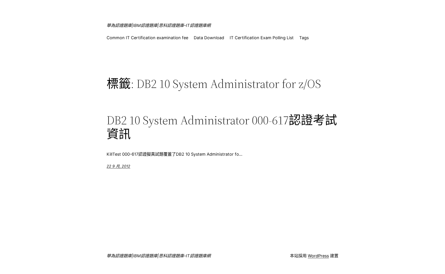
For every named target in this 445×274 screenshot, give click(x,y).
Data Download (209, 37)
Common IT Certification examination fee (147, 37)
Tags (304, 37)
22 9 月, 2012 (118, 166)
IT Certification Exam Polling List (262, 37)
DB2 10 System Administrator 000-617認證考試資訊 (222, 127)
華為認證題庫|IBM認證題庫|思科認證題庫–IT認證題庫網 (159, 25)
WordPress (318, 255)
